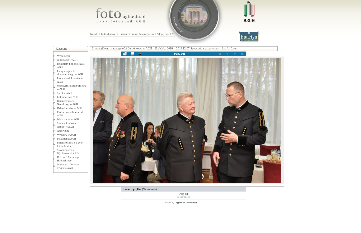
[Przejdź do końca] (242, 54)
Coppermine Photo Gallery (186, 203)
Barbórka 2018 (164, 48)
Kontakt (94, 34)
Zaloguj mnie (163, 34)
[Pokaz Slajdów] (140, 54)
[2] (180, 196)
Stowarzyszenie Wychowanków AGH (68, 151)
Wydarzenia (63, 55)
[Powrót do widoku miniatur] (125, 54)
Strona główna (146, 34)
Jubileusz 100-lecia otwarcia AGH (68, 166)
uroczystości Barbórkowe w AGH (132, 48)
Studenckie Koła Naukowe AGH (66, 125)
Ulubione (123, 34)
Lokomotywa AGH (67, 96)
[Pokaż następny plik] (235, 54)
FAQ (172, 34)
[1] (178, 196)
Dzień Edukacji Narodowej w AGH (67, 102)
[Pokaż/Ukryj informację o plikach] (132, 54)
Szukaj (134, 34)
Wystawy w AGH (66, 134)
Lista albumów (108, 34)
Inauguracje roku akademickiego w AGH (70, 72)
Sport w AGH (64, 92)
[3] (183, 196)
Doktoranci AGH (66, 138)
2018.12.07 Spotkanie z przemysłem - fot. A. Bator (206, 48)
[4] (186, 196)
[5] (189, 196)
